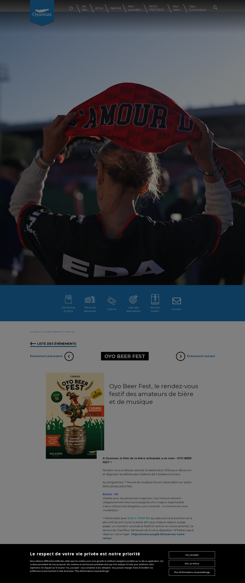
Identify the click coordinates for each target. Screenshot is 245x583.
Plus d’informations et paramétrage (192, 572)
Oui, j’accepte (192, 554)
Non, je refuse (192, 563)
